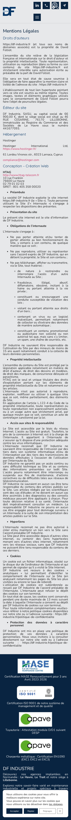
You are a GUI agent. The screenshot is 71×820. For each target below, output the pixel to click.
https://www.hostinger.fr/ (19, 149)
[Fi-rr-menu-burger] (37, 17)
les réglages (56, 804)
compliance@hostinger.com (21, 160)
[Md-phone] (46, 5)
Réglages (47, 811)
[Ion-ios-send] (64, 5)
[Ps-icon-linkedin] (37, 5)
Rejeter (30, 811)
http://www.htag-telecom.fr (21, 175)
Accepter (14, 811)
